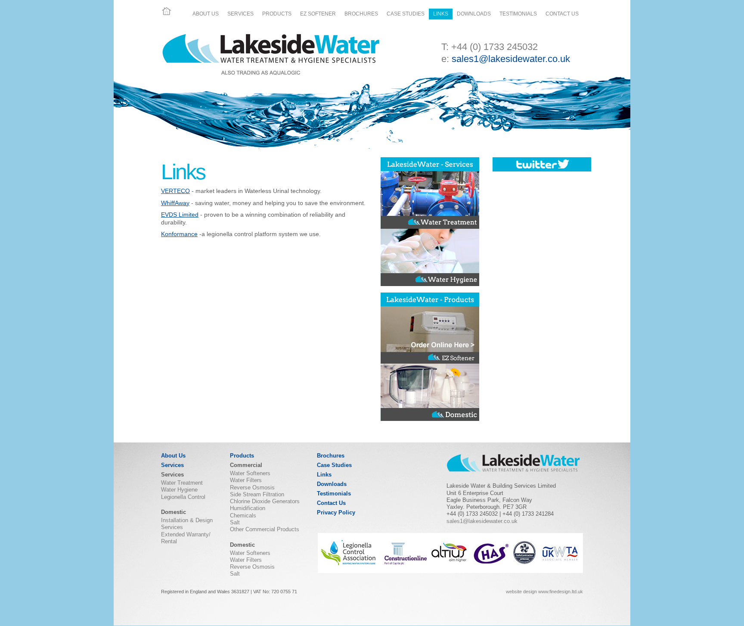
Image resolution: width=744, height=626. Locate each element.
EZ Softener (318, 14)
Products (276, 14)
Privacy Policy (336, 512)
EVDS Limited (179, 214)
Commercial (246, 465)
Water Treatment (182, 483)
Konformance (179, 233)
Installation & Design (187, 520)
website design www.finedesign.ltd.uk (544, 591)
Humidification (247, 508)
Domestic (173, 512)
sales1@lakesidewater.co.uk (511, 58)
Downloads (474, 14)
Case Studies (406, 14)
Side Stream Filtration (257, 494)
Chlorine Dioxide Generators (265, 501)
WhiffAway (175, 202)
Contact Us (562, 14)
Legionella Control (183, 497)
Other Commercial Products (264, 529)
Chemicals (243, 515)
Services (240, 14)
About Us (205, 14)
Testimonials (518, 14)
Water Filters (246, 480)
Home (166, 11)
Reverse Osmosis (252, 487)
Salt (235, 522)
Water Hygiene (179, 489)
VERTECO (175, 190)
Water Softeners (250, 473)
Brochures (361, 14)
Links (440, 14)
